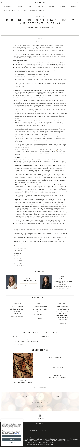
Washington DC (24, 283)
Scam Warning (51, 428)
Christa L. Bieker (40, 27)
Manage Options (12, 442)
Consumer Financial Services (49, 339)
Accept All (12, 436)
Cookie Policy (16, 433)
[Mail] (39, 41)
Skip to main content (5, 0)
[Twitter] (43, 41)
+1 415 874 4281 (63, 284)
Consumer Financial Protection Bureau (23, 339)
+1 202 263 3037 (67, 286)
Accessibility (33, 430)
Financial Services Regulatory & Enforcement (25, 341)
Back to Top (40, 418)
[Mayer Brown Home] (40, 2)
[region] (12, 432)
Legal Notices (32, 428)
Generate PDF (40, 31)
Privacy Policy (42, 428)
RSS (46, 430)
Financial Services (18, 344)
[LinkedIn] (36, 41)
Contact (41, 430)
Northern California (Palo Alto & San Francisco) (63, 282)
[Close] (21, 421)
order (62, 45)
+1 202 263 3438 (33, 283)
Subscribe (40, 406)
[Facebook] (41, 41)
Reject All (12, 439)
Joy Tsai (50, 27)
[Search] (78, 2)
